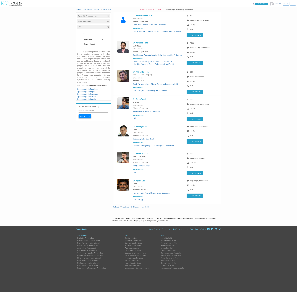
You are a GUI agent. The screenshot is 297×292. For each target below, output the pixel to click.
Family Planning (139, 31)
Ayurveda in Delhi (167, 248)
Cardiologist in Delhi (168, 250)
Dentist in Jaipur (131, 238)
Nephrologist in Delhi (168, 263)
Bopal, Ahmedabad (197, 158)
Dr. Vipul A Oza (139, 181)
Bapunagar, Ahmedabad (199, 181)
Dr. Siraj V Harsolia (141, 72)
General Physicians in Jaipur (135, 255)
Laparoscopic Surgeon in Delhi (172, 268)
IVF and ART (168, 62)
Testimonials (166, 229)
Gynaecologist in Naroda (86, 97)
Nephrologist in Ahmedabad (87, 263)
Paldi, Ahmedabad (197, 77)
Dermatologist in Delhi (169, 243)
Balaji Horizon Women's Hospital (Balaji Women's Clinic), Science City (159, 55)
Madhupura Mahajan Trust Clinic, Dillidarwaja (149, 25)
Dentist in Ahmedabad (85, 238)
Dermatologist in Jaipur (134, 243)
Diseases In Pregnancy (142, 146)
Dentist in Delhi (166, 238)
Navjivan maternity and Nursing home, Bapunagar (151, 193)
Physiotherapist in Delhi (169, 258)
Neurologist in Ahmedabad (87, 260)
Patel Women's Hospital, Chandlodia (146, 111)
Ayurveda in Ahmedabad (86, 248)
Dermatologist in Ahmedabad (88, 243)
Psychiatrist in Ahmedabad (87, 265)
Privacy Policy (200, 229)
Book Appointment (195, 35)
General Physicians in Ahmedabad (90, 255)
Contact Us (183, 229)
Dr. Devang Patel (140, 126)
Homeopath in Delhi (168, 245)
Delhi (162, 235)
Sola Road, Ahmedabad (199, 127)
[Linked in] (216, 229)
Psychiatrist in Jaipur (133, 265)
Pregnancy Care (153, 31)
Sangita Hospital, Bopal (141, 166)
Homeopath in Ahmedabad (87, 245)
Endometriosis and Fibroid (164, 64)
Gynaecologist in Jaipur (134, 240)
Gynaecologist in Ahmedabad (88, 240)
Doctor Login (81, 229)
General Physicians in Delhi (171, 255)
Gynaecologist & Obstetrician (163, 146)
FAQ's (175, 229)
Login (293, 4)
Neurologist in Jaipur (133, 260)
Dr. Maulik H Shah (140, 153)
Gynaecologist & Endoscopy (157, 91)
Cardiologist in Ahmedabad (87, 250)
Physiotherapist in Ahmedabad (89, 258)
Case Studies (154, 229)
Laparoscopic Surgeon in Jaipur (137, 268)
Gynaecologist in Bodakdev (87, 89)
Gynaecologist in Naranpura (87, 94)
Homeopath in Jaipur (133, 245)
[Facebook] (208, 229)
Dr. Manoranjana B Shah (143, 15)
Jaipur (127, 235)
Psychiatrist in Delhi (168, 265)
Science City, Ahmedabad (200, 48)
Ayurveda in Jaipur (132, 248)
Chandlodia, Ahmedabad (199, 104)
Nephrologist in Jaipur (133, 263)
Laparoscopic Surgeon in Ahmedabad (91, 268)
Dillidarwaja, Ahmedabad (199, 20)
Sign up (286, 4)
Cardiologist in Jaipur (133, 250)
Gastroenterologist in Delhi (171, 253)
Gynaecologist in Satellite (86, 99)
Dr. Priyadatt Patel (140, 43)
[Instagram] (219, 229)
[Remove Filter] (108, 16)
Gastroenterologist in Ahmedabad (90, 253)
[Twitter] (212, 229)
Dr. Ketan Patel (139, 99)
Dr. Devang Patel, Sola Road (143, 139)
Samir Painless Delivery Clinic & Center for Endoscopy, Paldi (155, 84)
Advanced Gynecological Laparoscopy (147, 62)
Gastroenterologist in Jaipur (135, 253)
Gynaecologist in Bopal (86, 92)
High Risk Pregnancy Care (143, 64)
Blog (191, 229)
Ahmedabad (82, 235)
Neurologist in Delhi (168, 260)
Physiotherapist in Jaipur (134, 258)
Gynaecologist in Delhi (169, 240)
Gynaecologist (138, 18)
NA (135, 118)
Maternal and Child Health (171, 31)
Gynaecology (138, 200)
